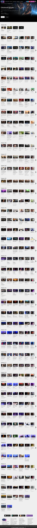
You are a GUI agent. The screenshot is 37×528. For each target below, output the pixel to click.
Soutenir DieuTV (30, 521)
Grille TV (11, 1)
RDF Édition (20, 523)
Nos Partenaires (30, 523)
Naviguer (21, 1)
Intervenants (14, 1)
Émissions (18, 1)
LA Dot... (29, 524)
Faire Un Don (32, 1)
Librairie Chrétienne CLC (22, 524)
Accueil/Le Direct (7, 1)
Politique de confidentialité (5, 523)
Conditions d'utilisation (21, 527)
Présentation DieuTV (30, 522)
